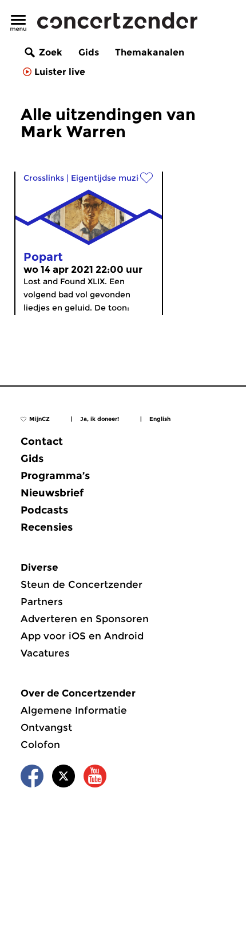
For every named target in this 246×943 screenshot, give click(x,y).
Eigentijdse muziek (109, 178)
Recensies (47, 527)
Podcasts (44, 510)
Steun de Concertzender (81, 584)
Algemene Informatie (74, 710)
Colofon (40, 744)
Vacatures (45, 653)
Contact (42, 441)
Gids (88, 52)
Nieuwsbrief (52, 493)
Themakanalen (149, 52)
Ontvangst (46, 727)
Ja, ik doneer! (99, 419)
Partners (42, 601)
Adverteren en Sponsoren (85, 618)
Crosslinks (43, 178)
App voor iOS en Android (82, 636)
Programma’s (55, 475)
